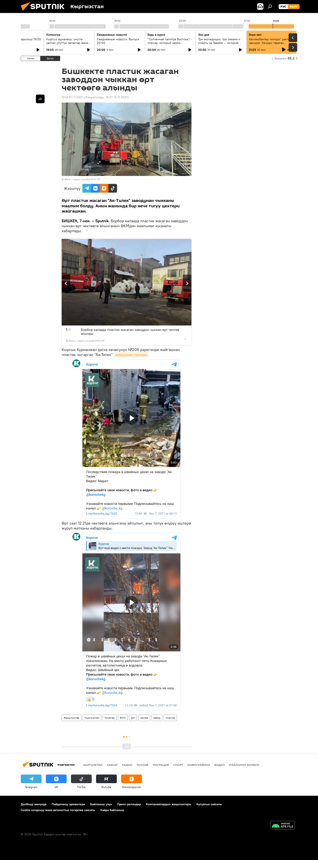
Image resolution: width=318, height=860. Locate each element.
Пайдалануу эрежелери (68, 804)
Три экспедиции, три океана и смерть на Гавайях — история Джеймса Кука (219, 42)
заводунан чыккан (131, 354)
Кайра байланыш (112, 810)
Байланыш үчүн (101, 804)
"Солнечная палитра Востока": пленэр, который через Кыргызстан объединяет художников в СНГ (169, 44)
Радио (127, 765)
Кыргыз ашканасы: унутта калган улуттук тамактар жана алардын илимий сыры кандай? (68, 42)
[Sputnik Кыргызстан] (44, 12)
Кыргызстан (92, 717)
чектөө (144, 717)
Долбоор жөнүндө (34, 804)
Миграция (161, 765)
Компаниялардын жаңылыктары (168, 804)
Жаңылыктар (71, 717)
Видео (219, 765)
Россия (142, 765)
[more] (185, 339)
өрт (133, 717)
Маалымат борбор (244, 765)
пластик (170, 717)
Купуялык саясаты (209, 804)
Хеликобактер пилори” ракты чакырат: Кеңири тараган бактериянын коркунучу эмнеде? (269, 44)
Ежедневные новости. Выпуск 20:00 (118, 41)
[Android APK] (282, 826)
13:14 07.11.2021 (72, 97)
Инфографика (198, 765)
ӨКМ (123, 717)
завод (156, 717)
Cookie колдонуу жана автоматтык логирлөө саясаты (58, 810)
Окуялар (109, 717)
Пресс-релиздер (129, 804)
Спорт (178, 765)
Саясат (112, 765)
